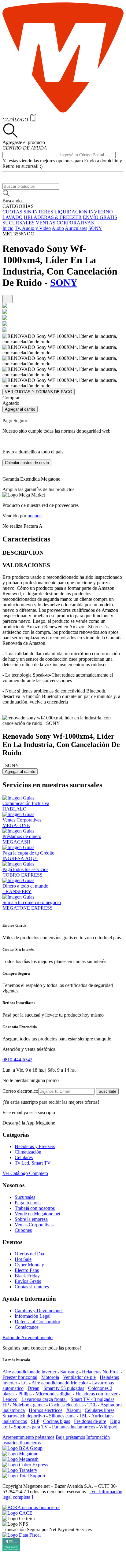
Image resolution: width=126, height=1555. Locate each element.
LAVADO (12, 217)
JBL (83, 1415)
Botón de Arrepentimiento (27, 1337)
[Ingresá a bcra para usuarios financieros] (31, 1507)
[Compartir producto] (7, 299)
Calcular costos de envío (27, 462)
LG (24, 1382)
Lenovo (9, 1399)
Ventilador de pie (79, 1377)
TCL (92, 1404)
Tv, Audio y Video (33, 228)
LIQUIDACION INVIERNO (83, 211)
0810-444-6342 (17, 1059)
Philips (24, 1393)
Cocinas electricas (66, 1404)
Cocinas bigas (56, 1421)
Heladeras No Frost (101, 1371)
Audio (58, 228)
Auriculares (76, 228)
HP (5, 1404)
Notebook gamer (29, 1404)
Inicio (7, 228)
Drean (33, 1388)
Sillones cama (62, 1415)
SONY (95, 228)
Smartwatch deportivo (23, 1415)
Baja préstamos (70, 1437)
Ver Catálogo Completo (25, 1173)
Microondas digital (53, 1393)
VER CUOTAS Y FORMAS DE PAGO (38, 392)
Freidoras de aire (90, 1421)
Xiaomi (73, 1410)
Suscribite (107, 1091)
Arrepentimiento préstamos (28, 1437)
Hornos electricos (45, 1410)
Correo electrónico (20, 1091)
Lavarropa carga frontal (44, 1399)
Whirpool (108, 1426)
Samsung (69, 1371)
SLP (35, 1421)
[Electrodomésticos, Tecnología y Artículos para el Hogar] (63, 110)
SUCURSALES (18, 222)
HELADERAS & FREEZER (53, 217)
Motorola (50, 1377)
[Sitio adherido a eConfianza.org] (17, 1513)
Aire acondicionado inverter (29, 1371)
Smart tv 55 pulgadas (63, 1388)
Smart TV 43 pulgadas (92, 1399)
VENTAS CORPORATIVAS (65, 222)
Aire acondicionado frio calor (59, 1382)
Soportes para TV (31, 1426)
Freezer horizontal (19, 1377)
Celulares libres (99, 1410)
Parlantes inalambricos (73, 1426)
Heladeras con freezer (96, 1393)
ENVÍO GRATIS (100, 217)
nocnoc (35, 515)
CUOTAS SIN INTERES (27, 211)
